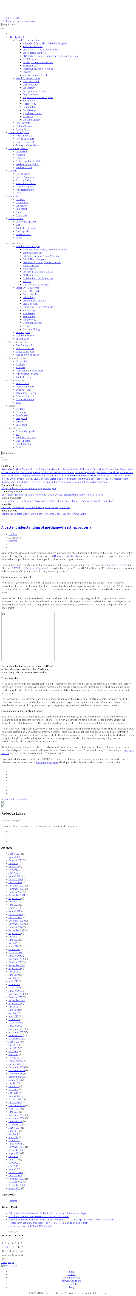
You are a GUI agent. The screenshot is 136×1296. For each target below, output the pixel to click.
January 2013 (15, 1175)
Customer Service (71, 1277)
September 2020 (16, 930)
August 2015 (14, 1108)
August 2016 (14, 1080)
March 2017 (14, 1057)
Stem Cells (28, 116)
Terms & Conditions (71, 1280)
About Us (13, 196)
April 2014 (13, 1137)
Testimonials (22, 202)
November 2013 (16, 1146)
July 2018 (13, 1006)
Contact (72, 1274)
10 (6, 1247)
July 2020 (13, 936)
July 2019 (13, 971)
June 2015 (13, 1111)
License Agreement (25, 177)
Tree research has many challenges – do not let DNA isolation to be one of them (48, 1222)
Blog (18, 224)
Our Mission (21, 151)
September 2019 (16, 965)
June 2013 (13, 1159)
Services (27, 71)
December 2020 (16, 920)
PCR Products (29, 65)
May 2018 (13, 1013)
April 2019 (13, 981)
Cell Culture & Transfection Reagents (41, 49)
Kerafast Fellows (24, 167)
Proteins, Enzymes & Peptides (38, 68)
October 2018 (15, 997)
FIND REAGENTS (16, 36)
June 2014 (13, 1130)
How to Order (22, 173)
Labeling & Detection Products (38, 62)
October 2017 (15, 1035)
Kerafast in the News (26, 228)
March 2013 (14, 1169)
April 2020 (13, 946)
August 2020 (14, 933)
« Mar (4, 1262)
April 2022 (13, 872)
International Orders (26, 183)
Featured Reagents (25, 126)
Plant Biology (29, 110)
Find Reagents (9, 466)
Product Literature (25, 189)
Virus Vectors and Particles (36, 75)
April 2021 (13, 907)
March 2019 (14, 984)
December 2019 (16, 958)
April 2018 (13, 1016)
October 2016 (15, 1073)
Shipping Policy (23, 180)
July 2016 (13, 1083)
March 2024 (14, 857)
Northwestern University (66, 556)
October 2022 (15, 860)
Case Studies (22, 205)
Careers (19, 212)
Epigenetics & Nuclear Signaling (38, 97)
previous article (9, 799)
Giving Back (21, 208)
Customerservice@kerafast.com (18, 21)
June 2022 (13, 866)
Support (12, 170)
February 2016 (15, 1099)
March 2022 (14, 876)
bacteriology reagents (47, 762)
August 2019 (14, 968)
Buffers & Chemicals (32, 46)
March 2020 (14, 949)
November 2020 (16, 923)
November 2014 (16, 1118)
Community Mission (18, 148)
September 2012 (16, 1185)
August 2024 (14, 853)
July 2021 (13, 901)
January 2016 (15, 1102)
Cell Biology (29, 87)
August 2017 (14, 1041)
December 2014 (16, 1115)
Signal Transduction (32, 113)
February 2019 (15, 987)
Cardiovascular (30, 84)
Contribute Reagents (18, 132)
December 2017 (16, 1029)
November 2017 (16, 1032)
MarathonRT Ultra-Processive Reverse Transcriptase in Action (38, 1216)
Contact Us (21, 215)
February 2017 (15, 1060)
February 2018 (15, 1022)
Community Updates (26, 221)
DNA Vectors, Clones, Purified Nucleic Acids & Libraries (50, 56)
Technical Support (25, 186)
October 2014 (15, 1121)
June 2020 (13, 939)
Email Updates (23, 231)
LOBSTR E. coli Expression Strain (27, 568)
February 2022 (15, 879)
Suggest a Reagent (25, 142)
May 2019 (13, 978)
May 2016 (13, 1089)
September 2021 (16, 895)
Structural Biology (31, 119)
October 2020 (15, 927)
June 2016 (13, 1086)
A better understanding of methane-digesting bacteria (46, 527)
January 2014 (15, 1143)
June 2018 (13, 1009)
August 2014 (14, 1127)
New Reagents (23, 122)
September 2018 (16, 1000)
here (107, 759)
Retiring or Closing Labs (27, 145)
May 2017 (13, 1051)
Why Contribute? (24, 135)
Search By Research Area (28, 78)
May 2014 (13, 1134)
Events (19, 237)
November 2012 (16, 1178)
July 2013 (13, 1156)
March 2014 (14, 1140)
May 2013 (13, 1162)
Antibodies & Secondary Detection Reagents (45, 43)
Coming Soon (22, 129)
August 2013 (14, 1153)
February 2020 (15, 952)
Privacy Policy (72, 1284)
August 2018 (14, 1003)
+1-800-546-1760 (10, 17)
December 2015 (16, 1105)
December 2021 (16, 885)
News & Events (15, 218)
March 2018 (14, 1019)
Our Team (20, 199)
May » (11, 1262)
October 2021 (15, 892)
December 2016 (16, 1067)
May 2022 (13, 869)
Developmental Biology (34, 91)
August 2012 (14, 1188)
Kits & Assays (29, 59)
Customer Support (16, 380)
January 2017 (15, 1064)
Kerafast (12, 534)
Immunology (29, 100)
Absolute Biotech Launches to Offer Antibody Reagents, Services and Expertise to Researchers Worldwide (61, 1219)
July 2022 (13, 863)
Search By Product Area (27, 287)
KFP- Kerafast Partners (27, 373)
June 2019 (13, 974)
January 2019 (15, 990)
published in (116, 565)
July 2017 (13, 1044)
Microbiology (29, 103)
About (72, 1271)
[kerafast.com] (9, 1265)
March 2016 (14, 1095)
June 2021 (13, 904)
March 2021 (14, 911)
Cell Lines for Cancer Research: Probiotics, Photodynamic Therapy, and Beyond (48, 1213)
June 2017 (13, 1048)
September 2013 (16, 1150)
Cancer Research (31, 81)
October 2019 (15, 962)
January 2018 (15, 1025)
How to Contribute (25, 138)
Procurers (20, 157)
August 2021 (14, 898)
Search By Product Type (27, 40)
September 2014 (16, 1124)
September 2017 (16, 1038)
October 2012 (15, 1181)
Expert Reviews (23, 234)
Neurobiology (29, 106)
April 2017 (13, 1054)
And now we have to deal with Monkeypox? (30, 1226)
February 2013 (15, 1172)
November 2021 (16, 888)
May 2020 (13, 943)
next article (22, 799)
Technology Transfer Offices (29, 161)
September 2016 (16, 1076)
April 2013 (13, 1166)
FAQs (18, 192)
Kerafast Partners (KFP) (27, 164)
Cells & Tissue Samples (34, 52)
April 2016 (13, 1092)
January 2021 (15, 917)
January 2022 (15, 882)
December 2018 (16, 993)
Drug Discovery (30, 94)
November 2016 (16, 1070)
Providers (20, 154)
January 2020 (15, 955)
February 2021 (15, 914)
